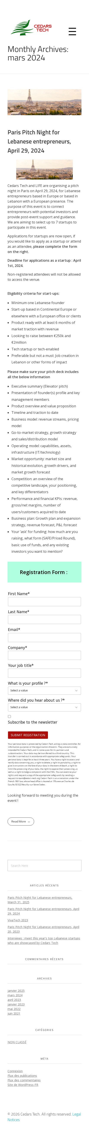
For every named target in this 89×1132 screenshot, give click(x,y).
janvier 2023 (16, 1004)
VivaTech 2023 (18, 920)
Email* (14, 629)
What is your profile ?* (28, 683)
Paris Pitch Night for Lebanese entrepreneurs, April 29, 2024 (39, 141)
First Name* (19, 593)
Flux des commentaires (24, 1080)
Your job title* (21, 665)
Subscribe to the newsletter (32, 722)
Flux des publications (22, 1076)
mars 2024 (15, 995)
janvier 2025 (16, 991)
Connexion (15, 1071)
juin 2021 (14, 1013)
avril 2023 (14, 1000)
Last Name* (18, 611)
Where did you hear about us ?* (36, 700)
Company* (17, 647)
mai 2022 (14, 1009)
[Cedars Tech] (44, 28)
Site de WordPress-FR (23, 1085)
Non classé (17, 1042)
